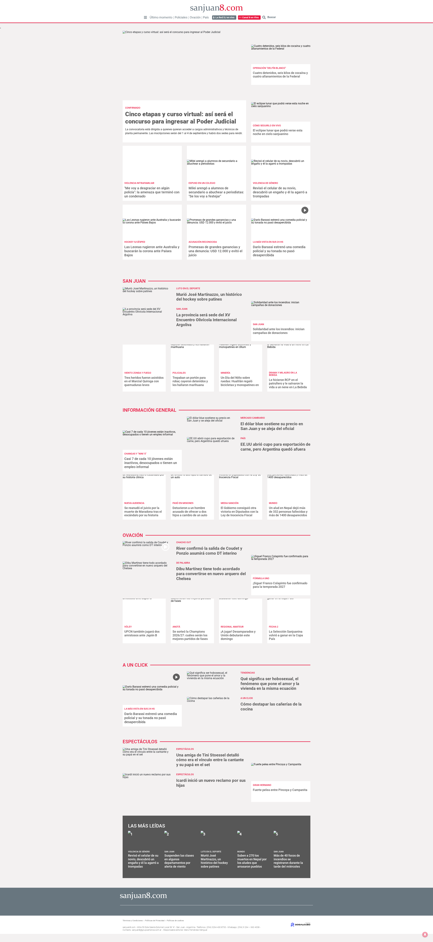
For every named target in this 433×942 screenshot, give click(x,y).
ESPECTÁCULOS (185, 749)
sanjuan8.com (129, 927)
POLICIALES (179, 372)
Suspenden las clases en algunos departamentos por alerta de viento (179, 861)
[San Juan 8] (143, 899)
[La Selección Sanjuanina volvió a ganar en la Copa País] (288, 611)
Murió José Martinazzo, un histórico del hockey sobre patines (209, 297)
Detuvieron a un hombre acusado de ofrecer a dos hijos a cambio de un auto (190, 511)
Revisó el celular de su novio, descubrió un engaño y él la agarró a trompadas (280, 192)
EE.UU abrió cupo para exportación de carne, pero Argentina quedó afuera (275, 447)
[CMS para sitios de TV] (288, 925)
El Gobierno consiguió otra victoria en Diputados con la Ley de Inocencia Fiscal (239, 511)
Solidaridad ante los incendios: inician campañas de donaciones (278, 331)
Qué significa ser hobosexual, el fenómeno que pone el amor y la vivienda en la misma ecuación (270, 683)
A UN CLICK (247, 698)
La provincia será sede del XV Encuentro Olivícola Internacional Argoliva (206, 320)
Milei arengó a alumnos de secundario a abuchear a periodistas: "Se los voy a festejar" (216, 192)
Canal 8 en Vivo (250, 17)
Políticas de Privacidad (154, 921)
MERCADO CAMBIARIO (253, 417)
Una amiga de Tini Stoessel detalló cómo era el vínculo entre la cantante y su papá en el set (210, 760)
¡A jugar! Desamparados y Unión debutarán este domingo (238, 635)
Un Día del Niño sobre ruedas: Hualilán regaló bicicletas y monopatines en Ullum (240, 383)
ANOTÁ (176, 626)
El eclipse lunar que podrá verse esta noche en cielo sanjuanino (277, 132)
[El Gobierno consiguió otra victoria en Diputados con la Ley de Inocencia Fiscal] (240, 487)
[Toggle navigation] (145, 17)
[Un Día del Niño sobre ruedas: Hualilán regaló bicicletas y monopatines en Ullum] (240, 357)
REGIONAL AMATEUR (232, 626)
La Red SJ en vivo (224, 17)
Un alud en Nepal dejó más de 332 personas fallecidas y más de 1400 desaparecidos (288, 511)
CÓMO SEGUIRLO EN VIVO (267, 125)
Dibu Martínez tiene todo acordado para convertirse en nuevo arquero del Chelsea (211, 573)
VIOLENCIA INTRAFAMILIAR (139, 183)
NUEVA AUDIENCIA (134, 503)
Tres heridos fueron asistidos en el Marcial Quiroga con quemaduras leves (144, 381)
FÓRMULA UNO (261, 578)
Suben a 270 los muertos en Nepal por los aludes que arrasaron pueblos (252, 861)
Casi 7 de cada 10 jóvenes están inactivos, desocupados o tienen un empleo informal (150, 463)
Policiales (181, 17)
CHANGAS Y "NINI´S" (135, 453)
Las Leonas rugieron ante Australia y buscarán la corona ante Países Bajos (151, 251)
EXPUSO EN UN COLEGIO (202, 183)
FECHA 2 (273, 626)
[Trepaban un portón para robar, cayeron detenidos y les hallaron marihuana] (192, 357)
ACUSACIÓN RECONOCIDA (203, 242)
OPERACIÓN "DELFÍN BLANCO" (269, 68)
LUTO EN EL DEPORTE (188, 288)
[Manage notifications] (425, 934)
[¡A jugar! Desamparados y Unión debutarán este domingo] (240, 611)
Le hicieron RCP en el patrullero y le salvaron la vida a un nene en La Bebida (288, 383)
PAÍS (243, 438)
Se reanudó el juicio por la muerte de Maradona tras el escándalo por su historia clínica (143, 513)
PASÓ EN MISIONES (183, 503)
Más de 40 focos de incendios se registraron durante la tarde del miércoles (288, 861)
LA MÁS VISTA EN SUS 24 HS (268, 242)
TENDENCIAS (248, 672)
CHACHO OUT (183, 542)
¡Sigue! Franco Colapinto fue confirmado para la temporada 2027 (280, 585)
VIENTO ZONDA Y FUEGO (137, 372)
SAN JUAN (258, 324)
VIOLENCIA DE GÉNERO (265, 183)
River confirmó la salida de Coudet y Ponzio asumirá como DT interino (209, 551)
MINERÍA (225, 372)
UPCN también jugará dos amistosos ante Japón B (141, 633)
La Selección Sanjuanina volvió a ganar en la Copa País (286, 635)
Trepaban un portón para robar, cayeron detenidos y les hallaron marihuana (190, 381)
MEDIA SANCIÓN (229, 503)
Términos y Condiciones (133, 921)
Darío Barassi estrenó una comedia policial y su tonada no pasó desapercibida (279, 251)
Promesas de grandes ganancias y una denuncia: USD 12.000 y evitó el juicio (215, 251)
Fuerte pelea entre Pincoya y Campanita (280, 790)
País (206, 17)
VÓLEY (128, 626)
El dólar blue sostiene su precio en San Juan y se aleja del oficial (272, 426)
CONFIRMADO (132, 107)
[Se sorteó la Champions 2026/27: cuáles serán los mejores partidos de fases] (192, 611)
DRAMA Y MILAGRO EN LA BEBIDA (283, 373)
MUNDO (273, 503)
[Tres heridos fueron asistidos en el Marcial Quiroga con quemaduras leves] (144, 357)
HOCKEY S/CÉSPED (134, 242)
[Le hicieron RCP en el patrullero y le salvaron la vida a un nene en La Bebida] (288, 357)
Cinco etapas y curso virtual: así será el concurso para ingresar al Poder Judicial (180, 118)
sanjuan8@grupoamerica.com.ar (146, 930)
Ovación (195, 17)
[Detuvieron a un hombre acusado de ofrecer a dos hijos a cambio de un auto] (192, 487)
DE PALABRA (183, 562)
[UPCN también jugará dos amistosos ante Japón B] (144, 611)
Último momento (161, 17)
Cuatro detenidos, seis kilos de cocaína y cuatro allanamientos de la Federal (280, 74)
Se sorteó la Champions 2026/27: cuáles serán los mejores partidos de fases (190, 635)
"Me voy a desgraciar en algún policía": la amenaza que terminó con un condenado (151, 192)
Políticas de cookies (175, 921)
